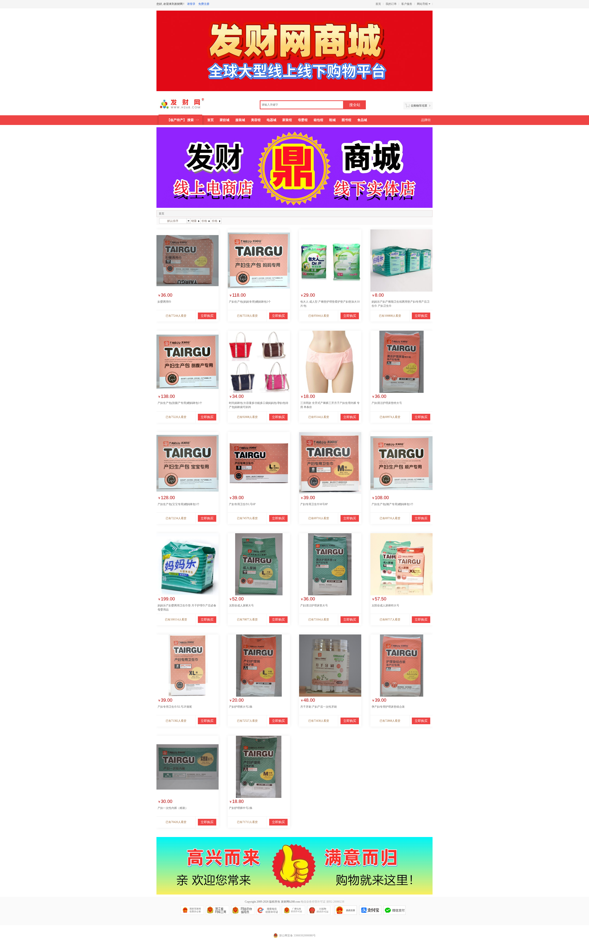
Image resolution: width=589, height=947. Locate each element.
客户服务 (406, 4)
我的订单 (391, 4)
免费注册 (203, 4)
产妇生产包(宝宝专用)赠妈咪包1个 (178, 504)
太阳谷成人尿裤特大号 (385, 605)
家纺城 (224, 120)
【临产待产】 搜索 (180, 120)
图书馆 (346, 120)
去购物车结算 (419, 105)
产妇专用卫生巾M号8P (314, 504)
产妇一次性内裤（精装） (173, 808)
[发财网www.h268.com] (188, 105)
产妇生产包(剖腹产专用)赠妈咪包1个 (180, 403)
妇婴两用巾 (164, 301)
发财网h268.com (290, 901)
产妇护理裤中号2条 (240, 808)
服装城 (240, 120)
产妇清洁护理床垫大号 (314, 605)
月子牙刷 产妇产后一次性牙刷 (318, 706)
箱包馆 (318, 120)
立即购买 (207, 316)
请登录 (191, 4)
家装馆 (287, 120)
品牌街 (426, 120)
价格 (204, 221)
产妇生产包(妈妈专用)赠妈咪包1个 (250, 301)
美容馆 (256, 120)
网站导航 (422, 4)
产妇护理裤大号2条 (240, 706)
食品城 (362, 120)
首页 (378, 4)
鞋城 (332, 120)
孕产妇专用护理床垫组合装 (388, 706)
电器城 (271, 120)
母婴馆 (303, 120)
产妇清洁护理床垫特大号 (387, 403)
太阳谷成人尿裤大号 (241, 605)
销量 (194, 221)
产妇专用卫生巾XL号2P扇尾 (175, 706)
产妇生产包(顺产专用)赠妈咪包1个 (392, 504)
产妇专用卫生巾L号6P (242, 504)
